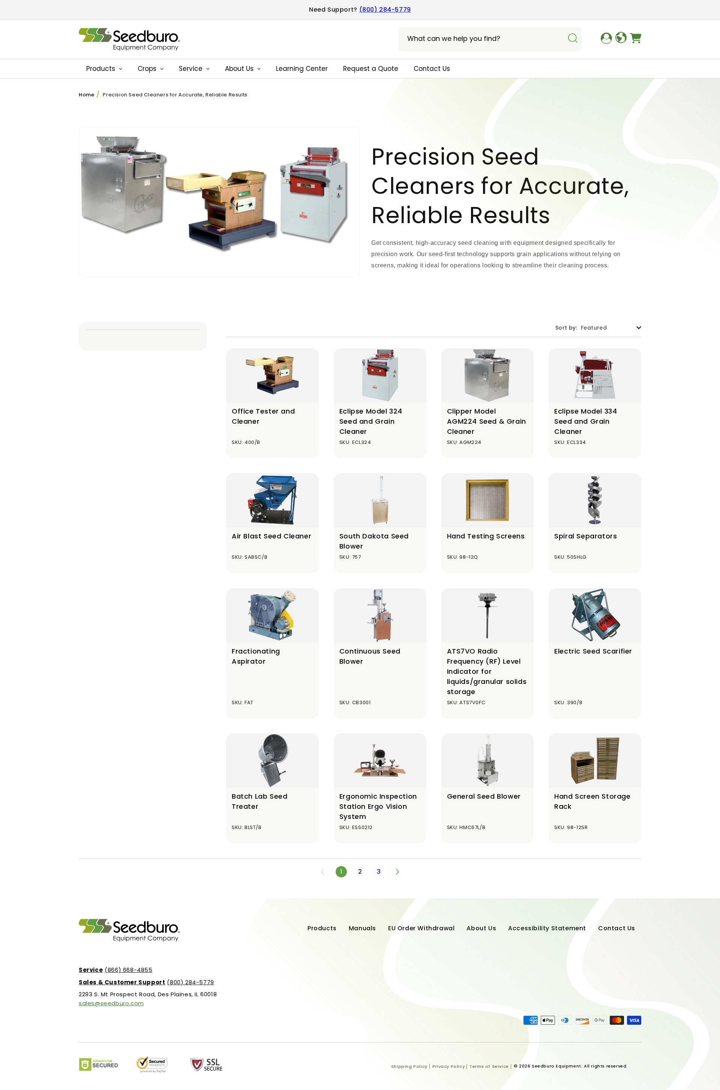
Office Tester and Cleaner (263, 416)
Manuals (362, 928)
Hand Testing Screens (486, 536)
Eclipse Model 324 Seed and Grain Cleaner (370, 421)
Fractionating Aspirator (256, 656)
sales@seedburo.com (111, 1003)
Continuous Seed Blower (369, 656)
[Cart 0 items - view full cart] (635, 39)
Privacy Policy (448, 1066)
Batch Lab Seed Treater (259, 801)
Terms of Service (489, 1066)
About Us (481, 928)
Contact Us (616, 928)
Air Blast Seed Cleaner (271, 536)
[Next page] (397, 871)
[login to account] (606, 39)
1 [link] (341, 871)
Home (86, 94)
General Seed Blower (484, 796)
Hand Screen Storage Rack (592, 801)
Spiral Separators (585, 536)
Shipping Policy (409, 1066)
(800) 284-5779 (385, 9)
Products (322, 928)
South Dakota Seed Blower (374, 541)
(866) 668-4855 (116, 970)
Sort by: (566, 327)
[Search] (572, 38)
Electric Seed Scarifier (593, 651)
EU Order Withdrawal (421, 928)
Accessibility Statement (547, 928)
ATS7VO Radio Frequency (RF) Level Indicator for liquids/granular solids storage (487, 671)
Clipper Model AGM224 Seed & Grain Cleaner (486, 421)
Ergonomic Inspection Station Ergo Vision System (378, 806)
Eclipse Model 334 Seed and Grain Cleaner (585, 421)
